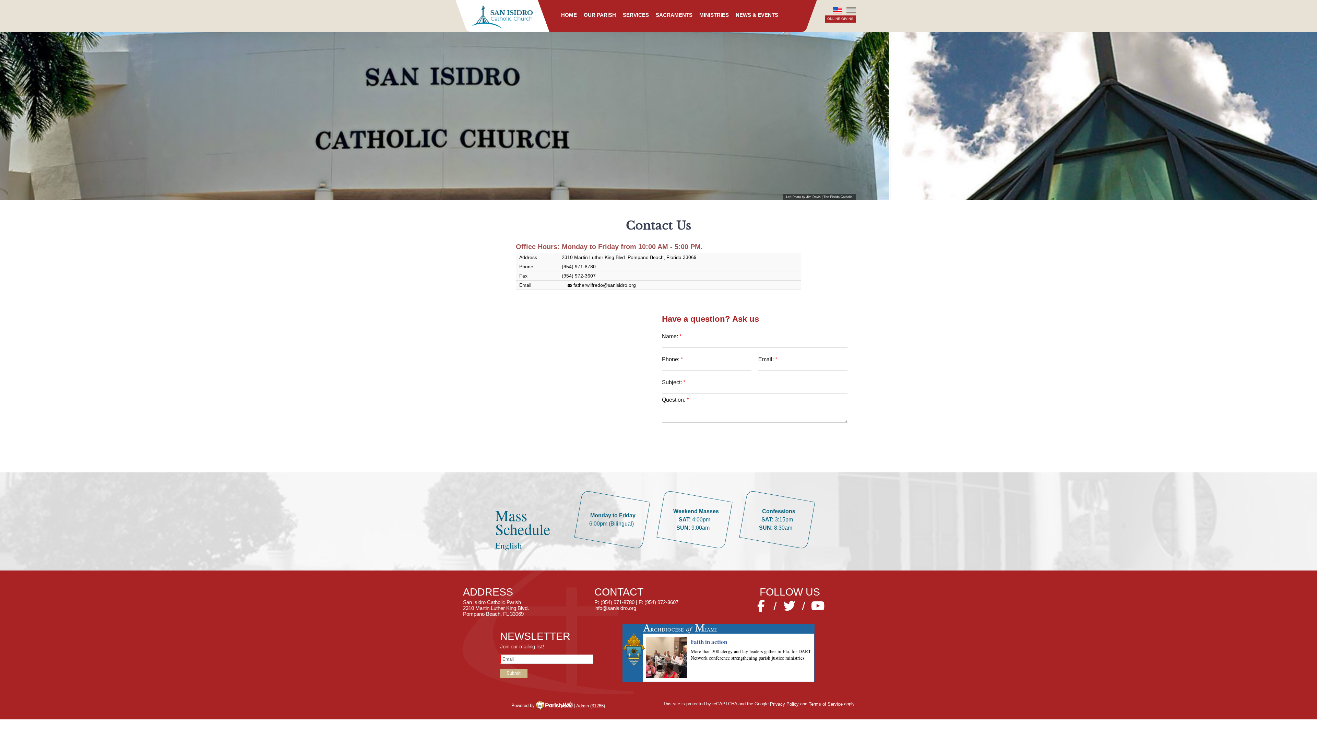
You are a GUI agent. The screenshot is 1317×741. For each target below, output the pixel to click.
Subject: (672, 382)
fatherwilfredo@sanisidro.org (604, 285)
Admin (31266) (590, 705)
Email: (766, 359)
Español (851, 10)
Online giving (840, 19)
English (838, 10)
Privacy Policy (784, 703)
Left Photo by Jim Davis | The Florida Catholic (819, 197)
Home (569, 15)
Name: (670, 336)
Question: (673, 400)
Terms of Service (826, 703)
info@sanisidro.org (615, 608)
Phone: (670, 359)
